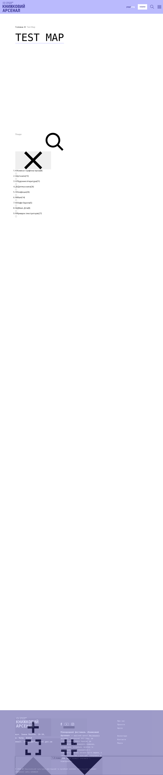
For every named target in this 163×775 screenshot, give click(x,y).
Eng (133, 7)
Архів (120, 728)
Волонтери (122, 736)
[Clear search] (33, 160)
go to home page (14, 6)
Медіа (120, 743)
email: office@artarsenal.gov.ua (33, 742)
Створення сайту (26, 772)
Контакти (121, 739)
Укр (128, 7)
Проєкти (121, 724)
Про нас (121, 721)
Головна (19, 27)
